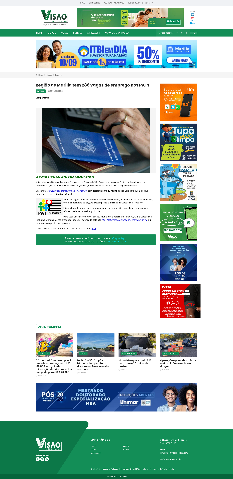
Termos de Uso (134, 3)
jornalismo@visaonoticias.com (174, 452)
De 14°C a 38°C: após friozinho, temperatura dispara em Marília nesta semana (93, 365)
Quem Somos (94, 3)
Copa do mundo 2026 (117, 32)
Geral (64, 32)
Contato (149, 3)
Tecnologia (44, 354)
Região (83, 354)
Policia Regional (129, 354)
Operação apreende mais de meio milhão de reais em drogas (178, 363)
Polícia (77, 32)
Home (82, 3)
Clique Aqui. (119, 238)
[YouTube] (186, 33)
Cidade (52, 32)
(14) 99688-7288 (116, 241)
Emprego (59, 75)
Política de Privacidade (114, 3)
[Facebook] (177, 33)
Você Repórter (166, 33)
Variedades (93, 32)
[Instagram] (181, 33)
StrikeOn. (123, 476)
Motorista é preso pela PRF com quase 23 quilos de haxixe (135, 363)
